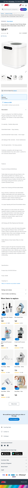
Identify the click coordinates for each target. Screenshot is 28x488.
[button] (2, 5)
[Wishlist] (23, 5)
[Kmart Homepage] (7, 5)
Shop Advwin (10, 21)
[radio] (3, 78)
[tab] (14, 97)
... (14, 13)
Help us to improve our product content (11, 283)
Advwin (15, 90)
